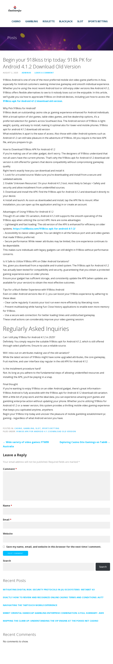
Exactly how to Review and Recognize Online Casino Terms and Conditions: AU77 (53, 597)
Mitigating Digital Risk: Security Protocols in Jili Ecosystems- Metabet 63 (49, 589)
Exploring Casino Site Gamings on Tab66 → (85, 442)
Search (7, 560)
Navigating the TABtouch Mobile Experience (30, 605)
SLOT (80, 21)
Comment (10, 469)
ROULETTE (49, 21)
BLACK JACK (65, 21)
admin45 (26, 72)
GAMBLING (31, 21)
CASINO (16, 21)
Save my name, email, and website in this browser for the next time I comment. (53, 547)
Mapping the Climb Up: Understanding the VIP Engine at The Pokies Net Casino (50, 620)
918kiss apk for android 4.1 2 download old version (46, 431)
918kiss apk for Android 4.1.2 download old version (32, 101)
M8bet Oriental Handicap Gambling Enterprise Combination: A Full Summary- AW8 (53, 612)
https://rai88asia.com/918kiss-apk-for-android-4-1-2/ (44, 228)
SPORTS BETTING (98, 21)
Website (8, 533)
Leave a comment (44, 72)
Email (7, 519)
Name (7, 505)
